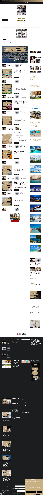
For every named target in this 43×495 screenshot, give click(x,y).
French (27, 2)
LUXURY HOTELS (9, 123)
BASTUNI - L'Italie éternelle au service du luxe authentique (6, 479)
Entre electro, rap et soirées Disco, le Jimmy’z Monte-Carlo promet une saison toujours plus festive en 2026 (20, 102)
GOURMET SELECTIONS (6, 153)
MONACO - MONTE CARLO (6, 138)
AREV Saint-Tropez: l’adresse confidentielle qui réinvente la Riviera (20, 86)
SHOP (28, 26)
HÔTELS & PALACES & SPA (6, 122)
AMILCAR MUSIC (5, 104)
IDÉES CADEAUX (5, 154)
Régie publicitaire (24, 402)
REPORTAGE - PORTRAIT (35, 369)
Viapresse (10, 484)
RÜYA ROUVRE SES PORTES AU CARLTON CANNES (20, 118)
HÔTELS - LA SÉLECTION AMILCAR (7, 87)
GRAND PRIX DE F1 (15, 50)
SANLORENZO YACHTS (6, 457)
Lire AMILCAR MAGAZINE (25, 401)
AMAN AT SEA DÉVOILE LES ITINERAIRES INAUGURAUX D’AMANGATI (19, 136)
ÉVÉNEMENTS (13, 49)
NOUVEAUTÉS (5, 157)
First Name (13, 486)
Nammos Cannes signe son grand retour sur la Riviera (19, 71)
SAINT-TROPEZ (5, 204)
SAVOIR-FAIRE (5, 458)
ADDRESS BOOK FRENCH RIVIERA (7, 69)
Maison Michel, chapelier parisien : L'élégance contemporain (20, 0)
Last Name (13, 488)
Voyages (32, 26)
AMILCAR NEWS (25, 26)
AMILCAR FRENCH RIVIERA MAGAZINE (6, 70)
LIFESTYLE (19, 50)
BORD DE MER (21, 48)
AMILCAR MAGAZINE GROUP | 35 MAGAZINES (35, 47)
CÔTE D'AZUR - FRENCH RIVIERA (7, 49)
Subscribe (24, 493)
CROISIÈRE (5, 167)
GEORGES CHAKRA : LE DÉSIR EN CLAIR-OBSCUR (10, 65)
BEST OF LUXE (17, 48)
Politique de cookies (30, 493)
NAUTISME (5, 139)
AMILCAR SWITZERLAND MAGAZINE (7, 166)
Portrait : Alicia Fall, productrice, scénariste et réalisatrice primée (34, 301)
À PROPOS (23, 399)
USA (15, 26)
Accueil (7, 26)
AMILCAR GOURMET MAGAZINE (7, 117)
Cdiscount (14, 484)
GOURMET (11, 50)
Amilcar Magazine (5, 484)
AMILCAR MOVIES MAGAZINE (34, 294)
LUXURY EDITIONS (5, 473)
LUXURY (8, 472)
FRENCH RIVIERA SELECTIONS (22, 49)
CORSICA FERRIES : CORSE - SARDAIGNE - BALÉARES (16, 363)
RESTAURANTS (8, 76)
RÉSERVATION (5, 76)
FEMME (33, 368)
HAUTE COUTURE (5, 398)
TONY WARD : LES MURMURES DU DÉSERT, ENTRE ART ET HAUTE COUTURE (10, 129)
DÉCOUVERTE (5, 86)
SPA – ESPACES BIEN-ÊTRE (6, 172)
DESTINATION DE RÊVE (6, 168)
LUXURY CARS (5, 414)
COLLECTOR (5, 412)
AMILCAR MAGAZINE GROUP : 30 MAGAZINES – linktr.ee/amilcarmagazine (16, 417)
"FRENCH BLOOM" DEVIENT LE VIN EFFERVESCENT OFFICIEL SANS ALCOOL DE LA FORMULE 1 (20, 183)
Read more (16, 77)
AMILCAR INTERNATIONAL (33, 293)
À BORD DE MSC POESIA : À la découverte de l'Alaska (19, 167)
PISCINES (7, 90)
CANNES (4, 72)
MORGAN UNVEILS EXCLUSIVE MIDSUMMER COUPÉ (23, 66)
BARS (4, 71)
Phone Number (14, 490)
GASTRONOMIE (7, 50)
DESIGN (8, 412)
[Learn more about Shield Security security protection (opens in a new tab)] (1, 494)
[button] (41, 479)
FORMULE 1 (17, 49)
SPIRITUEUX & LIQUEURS (6, 158)
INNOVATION (9, 134)
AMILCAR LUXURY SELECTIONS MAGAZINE (11, 48)
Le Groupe (35, 26)
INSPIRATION (8, 105)
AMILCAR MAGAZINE (6, 181)
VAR (10, 205)
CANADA (18, 26)
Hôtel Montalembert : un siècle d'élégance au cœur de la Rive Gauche (23, 129)
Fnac (17, 484)
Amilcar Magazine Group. (6, 492)
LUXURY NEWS (8, 186)
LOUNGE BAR (22, 50)
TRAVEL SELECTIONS (6, 77)
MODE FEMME (5, 428)
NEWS (4, 90)
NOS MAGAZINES (11, 26)
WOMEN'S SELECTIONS (33, 297)
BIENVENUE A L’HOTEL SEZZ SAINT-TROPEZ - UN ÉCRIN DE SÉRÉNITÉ (20, 199)
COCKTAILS (7, 72)
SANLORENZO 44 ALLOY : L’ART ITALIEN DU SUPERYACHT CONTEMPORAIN (6, 465)
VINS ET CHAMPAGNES (6, 189)
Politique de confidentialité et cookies (35, 493)
